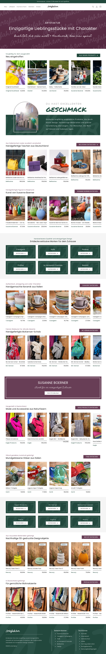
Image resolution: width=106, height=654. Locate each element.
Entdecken (20, 253)
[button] (93, 7)
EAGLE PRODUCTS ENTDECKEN (88, 408)
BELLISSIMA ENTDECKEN (87, 145)
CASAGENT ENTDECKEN (90, 285)
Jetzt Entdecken (53, 393)
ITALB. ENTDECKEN (92, 457)
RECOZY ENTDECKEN (91, 537)
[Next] (98, 77)
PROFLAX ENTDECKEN (91, 582)
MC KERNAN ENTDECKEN (90, 330)
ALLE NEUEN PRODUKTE (87, 55)
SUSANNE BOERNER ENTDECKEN (87, 191)
